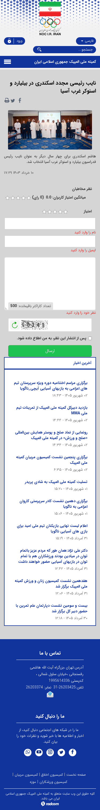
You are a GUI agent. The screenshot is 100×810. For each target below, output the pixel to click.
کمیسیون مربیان (26, 775)
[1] (44, 211)
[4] (60, 211)
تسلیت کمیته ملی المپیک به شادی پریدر (56, 482)
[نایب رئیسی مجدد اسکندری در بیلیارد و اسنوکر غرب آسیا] (50, 131)
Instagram (50, 752)
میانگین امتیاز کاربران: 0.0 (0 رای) (59, 197)
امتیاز (88, 211)
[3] (55, 211)
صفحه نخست (76, 775)
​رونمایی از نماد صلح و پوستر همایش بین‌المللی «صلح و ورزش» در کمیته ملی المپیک (51, 435)
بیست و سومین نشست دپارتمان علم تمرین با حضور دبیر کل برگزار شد (51, 608)
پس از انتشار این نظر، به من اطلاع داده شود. (51, 338)
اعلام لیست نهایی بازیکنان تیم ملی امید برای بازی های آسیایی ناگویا (52, 528)
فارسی (88, 41)
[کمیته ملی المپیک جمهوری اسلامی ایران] (50, 18)
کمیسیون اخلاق (52, 775)
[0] (7, 198)
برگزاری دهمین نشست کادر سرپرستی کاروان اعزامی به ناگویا (53, 504)
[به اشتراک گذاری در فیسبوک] (19, 101)
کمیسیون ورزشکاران (53, 782)
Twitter (61, 752)
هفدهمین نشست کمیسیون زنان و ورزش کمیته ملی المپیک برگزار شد (51, 583)
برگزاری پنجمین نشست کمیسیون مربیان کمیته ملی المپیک (51, 460)
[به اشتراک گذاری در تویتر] (12, 101)
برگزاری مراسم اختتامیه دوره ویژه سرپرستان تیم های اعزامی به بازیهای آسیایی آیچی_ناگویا (50, 385)
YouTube (39, 752)
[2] (49, 211)
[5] (65, 211)
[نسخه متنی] (7, 101)
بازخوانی (15, 323)
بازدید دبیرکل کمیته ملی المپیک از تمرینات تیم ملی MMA (51, 410)
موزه (33, 782)
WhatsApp (27, 752)
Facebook (72, 752)
